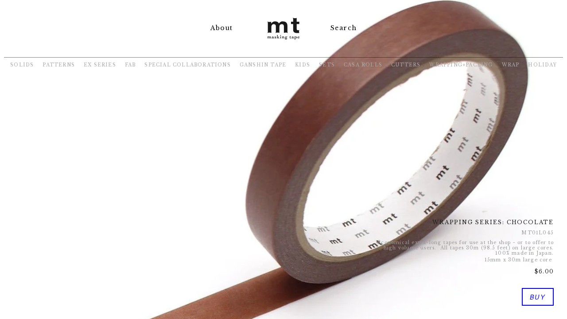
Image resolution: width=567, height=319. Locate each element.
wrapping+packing (461, 65)
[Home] (283, 40)
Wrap (511, 65)
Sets (327, 65)
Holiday (542, 65)
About (221, 28)
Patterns (59, 65)
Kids (302, 65)
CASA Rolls (363, 65)
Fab (130, 65)
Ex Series (100, 65)
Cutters (405, 65)
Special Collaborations (187, 65)
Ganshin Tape (263, 65)
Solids (22, 65)
